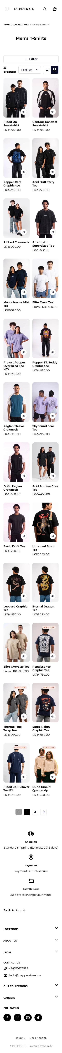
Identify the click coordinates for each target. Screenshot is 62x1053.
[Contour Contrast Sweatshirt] (45, 98)
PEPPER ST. (19, 1046)
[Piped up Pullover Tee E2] (16, 763)
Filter (33, 59)
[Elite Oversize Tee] (16, 642)
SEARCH (20, 1038)
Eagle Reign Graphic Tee (41, 728)
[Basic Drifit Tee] (16, 522)
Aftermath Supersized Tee (43, 244)
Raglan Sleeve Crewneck (13, 427)
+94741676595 (18, 968)
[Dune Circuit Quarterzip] (45, 763)
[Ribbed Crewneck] (16, 218)
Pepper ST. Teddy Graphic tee (44, 364)
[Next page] (43, 812)
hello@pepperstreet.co (25, 975)
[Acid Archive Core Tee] (45, 462)
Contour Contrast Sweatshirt (44, 123)
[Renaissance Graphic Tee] (45, 642)
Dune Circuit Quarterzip (41, 788)
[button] (44, 9)
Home (6, 24)
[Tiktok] (38, 1017)
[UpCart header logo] (24, 9)
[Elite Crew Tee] (45, 278)
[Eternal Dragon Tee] (45, 582)
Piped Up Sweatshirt (11, 123)
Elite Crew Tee (42, 302)
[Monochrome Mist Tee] (16, 278)
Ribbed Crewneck (16, 242)
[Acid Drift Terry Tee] (45, 158)
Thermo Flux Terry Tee (12, 728)
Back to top (12, 910)
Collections (21, 24)
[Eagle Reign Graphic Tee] (45, 702)
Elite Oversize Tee (16, 666)
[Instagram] (17, 1017)
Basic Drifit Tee (14, 546)
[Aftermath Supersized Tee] (45, 218)
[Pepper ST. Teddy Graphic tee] (45, 338)
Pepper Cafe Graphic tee (12, 183)
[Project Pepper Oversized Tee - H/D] (16, 338)
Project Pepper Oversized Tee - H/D (14, 366)
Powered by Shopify (40, 1046)
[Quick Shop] (24, 112)
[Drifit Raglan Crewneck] (16, 462)
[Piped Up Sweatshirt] (16, 98)
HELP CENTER (38, 1038)
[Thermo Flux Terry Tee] (16, 702)
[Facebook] (7, 1017)
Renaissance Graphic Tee (41, 668)
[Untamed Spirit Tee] (45, 522)
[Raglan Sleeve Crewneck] (16, 402)
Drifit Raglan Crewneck (12, 488)
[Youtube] (28, 1017)
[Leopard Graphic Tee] (16, 582)
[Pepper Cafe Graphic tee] (16, 158)
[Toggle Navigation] (7, 9)
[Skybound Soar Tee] (45, 402)
